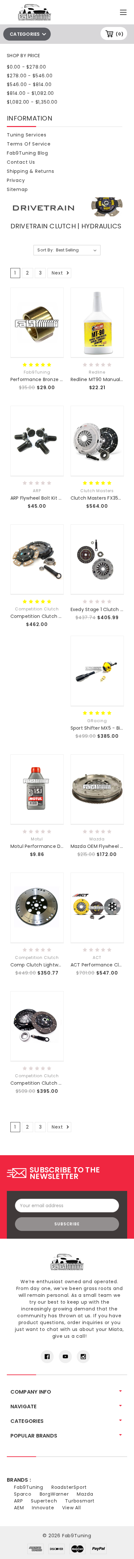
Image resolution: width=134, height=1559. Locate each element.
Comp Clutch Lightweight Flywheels (52, 965)
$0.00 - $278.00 (26, 67)
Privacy (16, 180)
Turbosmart (80, 1501)
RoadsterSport (69, 1487)
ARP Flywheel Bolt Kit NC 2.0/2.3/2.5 (50, 498)
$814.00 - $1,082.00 (30, 93)
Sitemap (17, 189)
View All (71, 1507)
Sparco (23, 1494)
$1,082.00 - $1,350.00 (32, 102)
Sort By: (45, 250)
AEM (19, 1507)
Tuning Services (27, 135)
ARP (18, 1501)
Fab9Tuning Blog (27, 153)
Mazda (85, 1494)
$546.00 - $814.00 (29, 84)
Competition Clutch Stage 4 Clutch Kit (55, 616)
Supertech (44, 1501)
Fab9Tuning (28, 1487)
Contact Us (21, 162)
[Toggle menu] (124, 11)
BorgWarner (54, 1494)
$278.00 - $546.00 (30, 75)
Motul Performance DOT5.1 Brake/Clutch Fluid (63, 846)
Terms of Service (29, 144)
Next (58, 273)
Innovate (43, 1507)
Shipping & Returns (30, 171)
